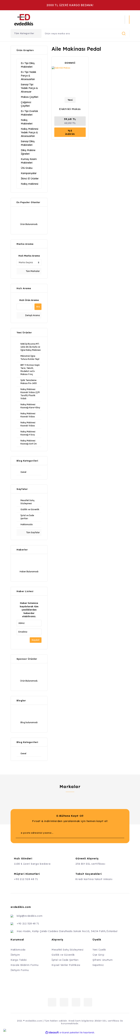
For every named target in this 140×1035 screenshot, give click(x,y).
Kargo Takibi (19, 959)
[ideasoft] (52, 1032)
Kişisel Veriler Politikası (66, 965)
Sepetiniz (98, 965)
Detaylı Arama (32, 315)
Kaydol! (35, 640)
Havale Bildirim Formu (25, 965)
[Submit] (115, 833)
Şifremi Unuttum (103, 959)
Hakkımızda (18, 949)
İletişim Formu (20, 970)
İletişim (15, 954)
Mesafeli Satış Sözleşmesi (67, 949)
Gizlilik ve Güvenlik (63, 954)
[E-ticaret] (70, 1032)
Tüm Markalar (32, 271)
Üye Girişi (98, 954)
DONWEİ (70, 62)
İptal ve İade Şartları (65, 959)
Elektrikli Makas (70, 109)
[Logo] (46, 20)
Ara (38, 306)
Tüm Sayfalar (33, 532)
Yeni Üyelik (99, 949)
